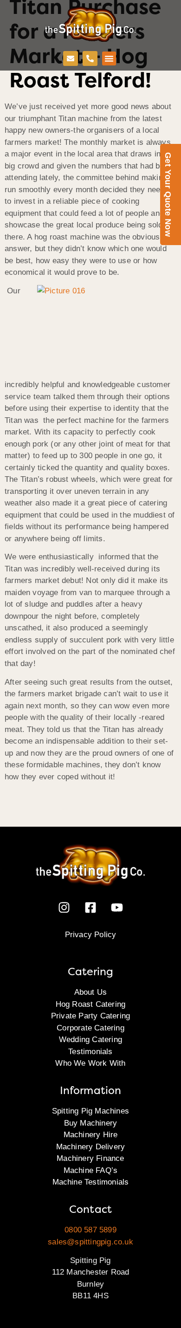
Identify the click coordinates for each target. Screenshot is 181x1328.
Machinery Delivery (90, 1146)
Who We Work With (90, 1063)
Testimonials (90, 1051)
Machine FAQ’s (91, 1170)
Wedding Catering (90, 1039)
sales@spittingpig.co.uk (90, 1241)
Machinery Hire (91, 1134)
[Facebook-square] (90, 907)
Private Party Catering (90, 1015)
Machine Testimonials (90, 1182)
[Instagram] (64, 907)
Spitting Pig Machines (90, 1111)
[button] (109, 58)
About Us (90, 992)
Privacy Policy (90, 934)
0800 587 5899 (90, 1229)
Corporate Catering (90, 1028)
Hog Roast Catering (91, 1004)
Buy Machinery (90, 1123)
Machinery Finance (90, 1158)
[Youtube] (117, 907)
